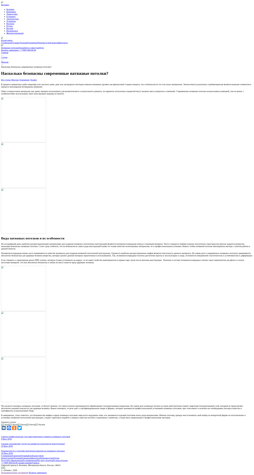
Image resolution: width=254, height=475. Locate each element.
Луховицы (11, 21)
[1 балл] (5, 424)
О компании (6, 43)
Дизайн (33, 80)
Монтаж (4, 62)
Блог (30, 456)
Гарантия (55, 43)
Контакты (63, 43)
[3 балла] (22, 424)
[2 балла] (13, 424)
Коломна (10, 9)
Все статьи (6, 80)
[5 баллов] (40, 424)
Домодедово (11, 14)
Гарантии (16, 456)
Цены (3, 458)
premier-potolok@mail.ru (28, 463)
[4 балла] (30, 424)
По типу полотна (45, 460)
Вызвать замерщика (10, 50)
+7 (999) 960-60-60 (27, 50)
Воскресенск (12, 31)
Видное (9, 28)
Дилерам (23, 43)
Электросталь (12, 19)
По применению (29, 460)
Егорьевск (11, 16)
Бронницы (11, 12)
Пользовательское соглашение (14, 473)
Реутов (9, 26)
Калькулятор (38, 456)
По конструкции (60, 460)
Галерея (9, 458)
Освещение (32, 43)
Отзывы (15, 43)
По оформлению (14, 460)
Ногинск (10, 24)
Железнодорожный (15, 33)
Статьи (4, 57)
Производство (44, 43)
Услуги (4, 460)
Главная (4, 52)
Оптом (56, 458)
